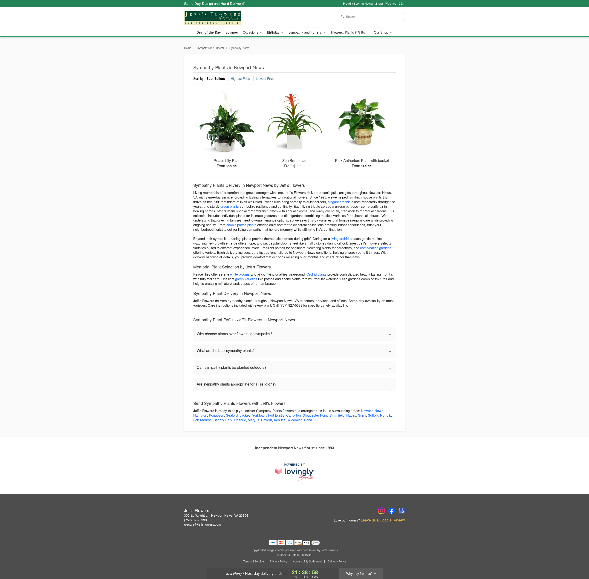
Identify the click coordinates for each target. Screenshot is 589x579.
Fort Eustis (276, 415)
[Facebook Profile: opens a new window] (391, 510)
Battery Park (223, 419)
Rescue (240, 419)
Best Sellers (215, 78)
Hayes (351, 415)
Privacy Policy (278, 561)
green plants (229, 206)
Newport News (372, 410)
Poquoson (216, 415)
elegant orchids (339, 201)
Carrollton (293, 415)
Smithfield (336, 415)
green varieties (246, 278)
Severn (266, 419)
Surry (362, 415)
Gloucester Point (315, 415)
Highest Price (240, 78)
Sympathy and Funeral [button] (306, 32)
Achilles (280, 419)
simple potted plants (241, 224)
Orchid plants (316, 274)
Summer (231, 32)
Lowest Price (265, 78)
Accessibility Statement (307, 561)
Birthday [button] (273, 32)
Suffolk (373, 415)
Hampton (200, 415)
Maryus (253, 419)
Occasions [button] (251, 32)
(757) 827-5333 (195, 520)
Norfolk (385, 415)
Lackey (245, 415)
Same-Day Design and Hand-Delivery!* (215, 3)
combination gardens (375, 247)
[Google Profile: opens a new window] (401, 510)
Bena (308, 419)
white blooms (240, 274)
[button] (577, 559)
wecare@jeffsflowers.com (202, 524)
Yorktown (259, 415)
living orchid (340, 238)
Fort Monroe (202, 419)
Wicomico (294, 419)
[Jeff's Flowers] (217, 17)
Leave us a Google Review (383, 520)
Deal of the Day (208, 32)
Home (187, 48)
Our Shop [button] (381, 32)
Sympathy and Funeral (210, 48)
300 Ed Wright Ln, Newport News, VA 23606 (216, 515)
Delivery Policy (336, 561)
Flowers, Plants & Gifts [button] (348, 32)
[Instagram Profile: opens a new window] (381, 510)
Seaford (232, 415)
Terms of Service (253, 561)
